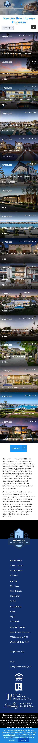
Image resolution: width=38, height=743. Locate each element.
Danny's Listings (16, 565)
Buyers (13, 616)
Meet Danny (14, 586)
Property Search (16, 570)
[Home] (8, 2)
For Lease (14, 575)
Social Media (15, 621)
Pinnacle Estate (16, 591)
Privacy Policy (27, 727)
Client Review (15, 596)
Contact (13, 601)
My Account (27, 4)
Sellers (12, 611)
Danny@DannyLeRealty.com (20, 666)
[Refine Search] (33, 27)
